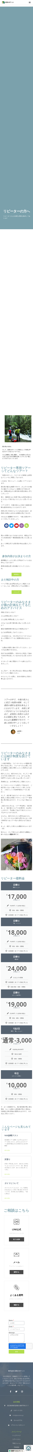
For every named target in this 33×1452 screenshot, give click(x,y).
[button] (29, 2)
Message (12, 1332)
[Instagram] (21, 525)
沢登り (7, 1159)
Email (11, 1326)
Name (11, 1320)
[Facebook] (6, 525)
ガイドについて (12, 1183)
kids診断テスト (11, 1135)
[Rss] (26, 525)
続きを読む (7, 1150)
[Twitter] (11, 525)
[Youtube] (16, 525)
